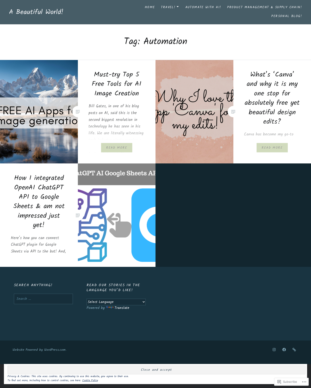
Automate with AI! (203, 7)
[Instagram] (274, 350)
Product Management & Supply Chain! (264, 7)
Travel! (168, 7)
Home (150, 7)
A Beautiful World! (36, 12)
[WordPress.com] (294, 350)
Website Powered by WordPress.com (39, 349)
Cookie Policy (90, 380)
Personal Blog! (286, 16)
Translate (122, 308)
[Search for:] (43, 299)
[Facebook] (284, 350)
